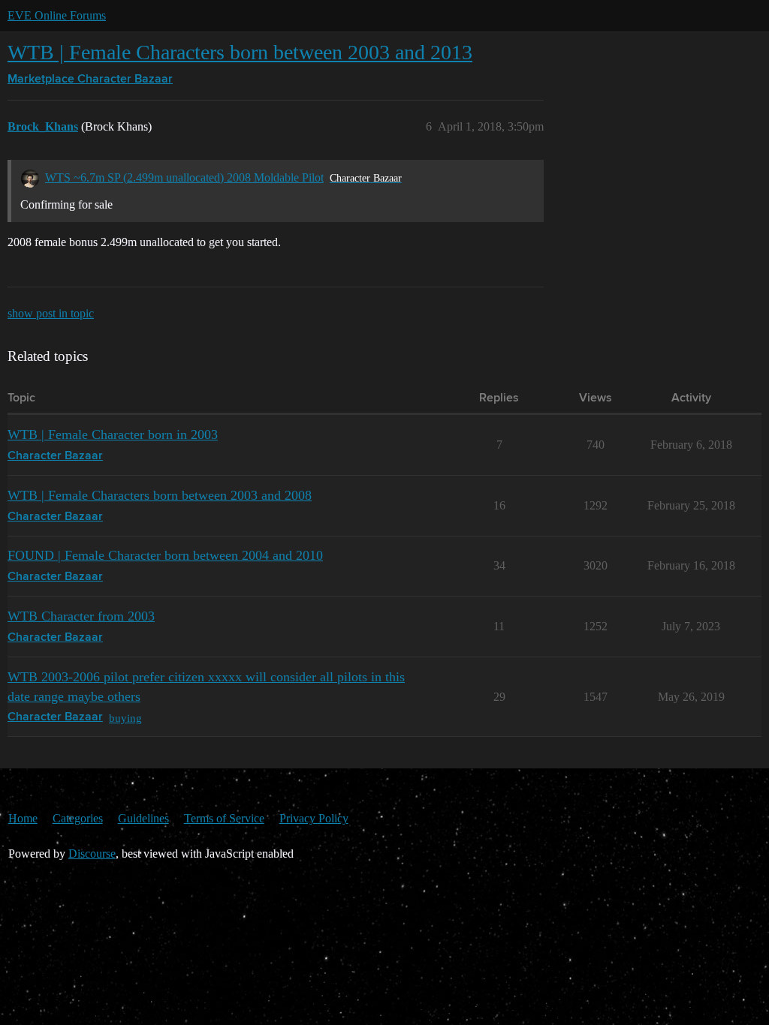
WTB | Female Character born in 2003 (113, 434)
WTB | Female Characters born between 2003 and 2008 (160, 495)
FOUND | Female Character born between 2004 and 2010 (165, 555)
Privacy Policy (313, 818)
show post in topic (51, 313)
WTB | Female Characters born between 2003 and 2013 (240, 52)
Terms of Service (224, 818)
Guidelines (143, 818)
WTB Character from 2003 (81, 616)
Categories (78, 818)
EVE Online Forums (57, 15)
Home (23, 818)
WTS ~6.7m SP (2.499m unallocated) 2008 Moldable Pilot (184, 177)
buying (125, 717)
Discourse (92, 853)
